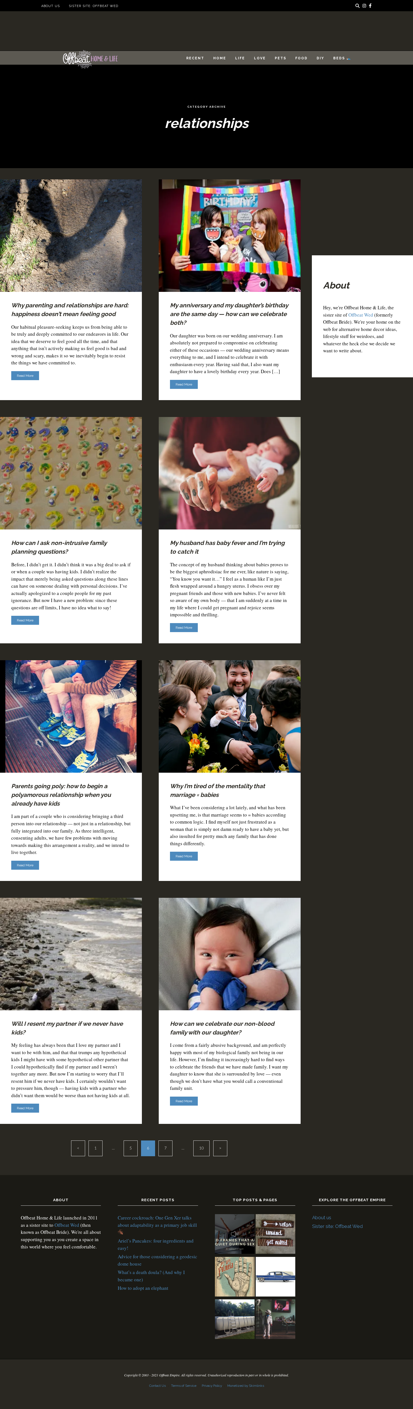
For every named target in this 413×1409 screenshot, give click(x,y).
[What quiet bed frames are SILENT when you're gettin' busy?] (235, 1234)
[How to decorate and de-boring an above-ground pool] (235, 1320)
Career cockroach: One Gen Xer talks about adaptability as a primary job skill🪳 (157, 1224)
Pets (280, 58)
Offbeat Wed (360, 315)
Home (219, 58)
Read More (25, 376)
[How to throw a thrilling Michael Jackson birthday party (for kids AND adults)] (275, 1320)
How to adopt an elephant (143, 1288)
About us (50, 6)
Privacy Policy (212, 1386)
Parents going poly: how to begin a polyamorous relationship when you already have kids (61, 795)
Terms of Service (183, 1386)
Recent (195, 58)
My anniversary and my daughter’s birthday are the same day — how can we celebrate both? (229, 314)
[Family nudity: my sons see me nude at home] (275, 1234)
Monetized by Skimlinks (245, 1386)
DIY (320, 58)
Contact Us (157, 1386)
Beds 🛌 (342, 58)
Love (260, 58)
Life (240, 58)
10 (201, 1148)
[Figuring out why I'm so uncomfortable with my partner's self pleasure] (235, 1277)
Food (301, 58)
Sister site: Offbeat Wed (93, 6)
